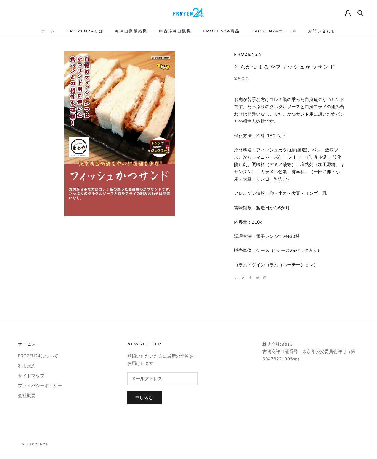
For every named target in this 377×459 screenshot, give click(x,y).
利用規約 (27, 366)
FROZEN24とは (85, 31)
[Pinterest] (264, 277)
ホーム (48, 31)
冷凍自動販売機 (131, 31)
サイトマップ (31, 376)
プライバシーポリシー (40, 386)
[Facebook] (250, 277)
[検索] (360, 12)
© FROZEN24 (35, 444)
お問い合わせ (322, 31)
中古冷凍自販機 (175, 31)
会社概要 (27, 396)
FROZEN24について (38, 356)
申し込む (144, 397)
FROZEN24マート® (274, 31)
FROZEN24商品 (221, 31)
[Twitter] (257, 277)
